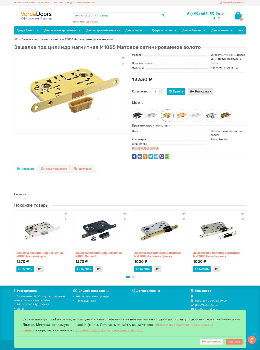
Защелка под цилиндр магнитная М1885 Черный (98, 254)
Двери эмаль (220, 30)
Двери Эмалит (192, 30)
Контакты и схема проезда (92, 296)
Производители (86, 300)
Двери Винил (26, 30)
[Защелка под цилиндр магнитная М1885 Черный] (138, 116)
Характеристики (56, 168)
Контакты (44, 2)
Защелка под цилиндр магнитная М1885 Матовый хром (40, 254)
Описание (28, 168)
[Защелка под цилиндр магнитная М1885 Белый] (197, 116)
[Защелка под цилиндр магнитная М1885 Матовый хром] (153, 116)
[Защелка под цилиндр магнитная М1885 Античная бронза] (226, 116)
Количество (140, 91)
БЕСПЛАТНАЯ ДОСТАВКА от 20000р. (75, 2)
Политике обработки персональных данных (107, 330)
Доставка (85, 168)
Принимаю (234, 341)
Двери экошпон (162, 30)
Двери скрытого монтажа (103, 30)
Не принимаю (211, 341)
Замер (21, 308)
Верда (215, 63)
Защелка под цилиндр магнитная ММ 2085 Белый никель (216, 254)
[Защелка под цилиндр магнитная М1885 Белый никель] (211, 116)
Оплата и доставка (24, 2)
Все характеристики (145, 147)
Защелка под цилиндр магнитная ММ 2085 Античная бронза (157, 254)
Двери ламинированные (60, 30)
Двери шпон (134, 30)
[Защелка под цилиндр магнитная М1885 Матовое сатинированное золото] (71, 93)
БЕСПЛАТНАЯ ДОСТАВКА (33, 304)
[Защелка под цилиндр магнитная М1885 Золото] (182, 116)
